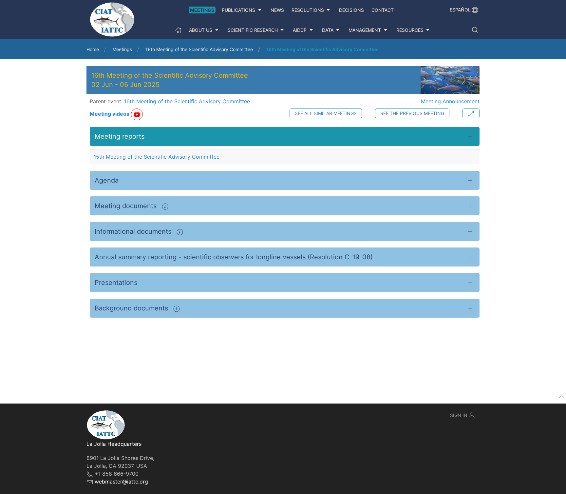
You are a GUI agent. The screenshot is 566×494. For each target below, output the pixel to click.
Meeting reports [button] (119, 136)
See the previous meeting (412, 113)
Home (92, 49)
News (277, 10)
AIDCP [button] (300, 30)
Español (460, 9)
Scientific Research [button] (253, 30)
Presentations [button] (116, 283)
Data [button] (327, 30)
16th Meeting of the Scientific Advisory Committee (199, 49)
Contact (382, 10)
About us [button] (200, 30)
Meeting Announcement (450, 101)
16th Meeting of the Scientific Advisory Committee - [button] (169, 80)
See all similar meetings (326, 113)
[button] (475, 30)
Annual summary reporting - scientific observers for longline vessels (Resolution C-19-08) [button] (234, 257)
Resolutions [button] (308, 10)
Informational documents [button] (134, 231)
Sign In (458, 415)
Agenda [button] (107, 180)
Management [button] (365, 30)
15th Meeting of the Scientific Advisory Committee (156, 156)
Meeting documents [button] (127, 206)
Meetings (202, 10)
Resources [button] (410, 30)
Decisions (351, 10)
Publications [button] (238, 10)
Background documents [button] (132, 308)
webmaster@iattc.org (121, 481)
